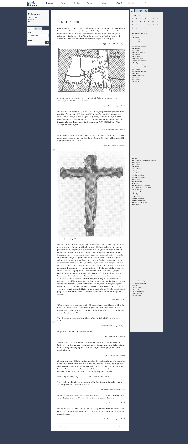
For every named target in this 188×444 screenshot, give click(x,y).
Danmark (49, 3)
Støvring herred (32, 17)
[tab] (132, 11)
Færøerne (64, 3)
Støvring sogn (63, 427)
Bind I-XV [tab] (38, 29)
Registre (89, 3)
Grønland (77, 3)
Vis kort (103, 3)
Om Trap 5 (118, 3)
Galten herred (119, 427)
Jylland (30, 22)
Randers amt (31, 19)
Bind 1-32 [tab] (30, 29)
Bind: (29, 32)
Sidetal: (30, 40)
